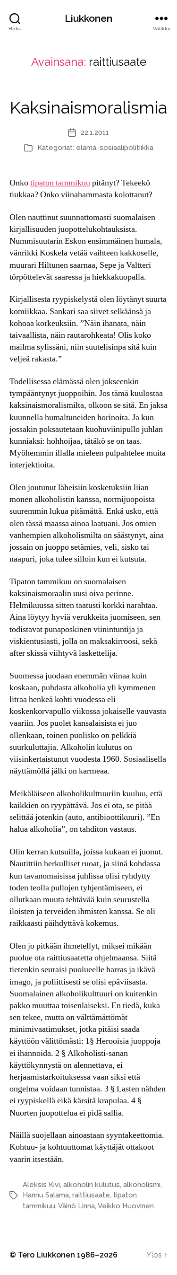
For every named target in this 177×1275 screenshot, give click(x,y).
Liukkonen (88, 18)
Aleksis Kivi (41, 1184)
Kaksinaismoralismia (88, 107)
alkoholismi (141, 1184)
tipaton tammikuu (60, 182)
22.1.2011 (95, 132)
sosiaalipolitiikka (126, 147)
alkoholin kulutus (91, 1184)
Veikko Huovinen (126, 1206)
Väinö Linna (76, 1206)
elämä (86, 147)
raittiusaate (91, 1195)
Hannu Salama (46, 1195)
